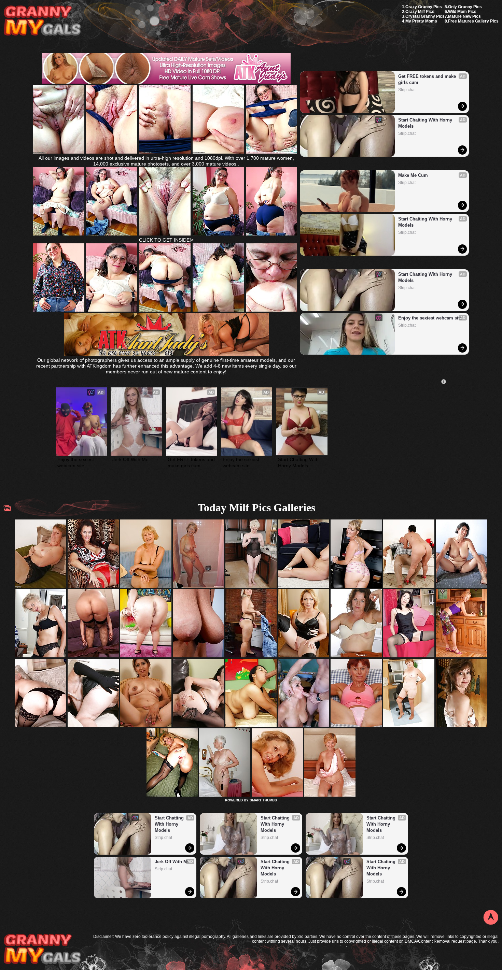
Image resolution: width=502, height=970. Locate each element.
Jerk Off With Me (130, 459)
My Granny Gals (42, 21)
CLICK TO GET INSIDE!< (166, 240)
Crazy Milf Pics (419, 11)
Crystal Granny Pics (425, 16)
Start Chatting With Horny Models (426, 123)
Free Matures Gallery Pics (473, 21)
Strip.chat (407, 89)
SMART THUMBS (263, 800)
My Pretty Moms (421, 21)
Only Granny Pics (465, 6)
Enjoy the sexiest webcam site (430, 317)
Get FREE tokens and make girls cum (427, 79)
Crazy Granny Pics (423, 6)
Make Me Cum (413, 175)
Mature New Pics (464, 16)
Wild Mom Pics (462, 11)
